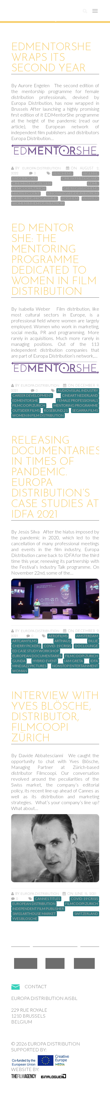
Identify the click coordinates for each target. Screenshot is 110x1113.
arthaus (62, 641)
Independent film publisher (38, 909)
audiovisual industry (77, 390)
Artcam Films (24, 641)
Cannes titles (47, 899)
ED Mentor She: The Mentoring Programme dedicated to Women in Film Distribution (54, 260)
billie (93, 641)
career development (32, 395)
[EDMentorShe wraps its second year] (55, 150)
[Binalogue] (53, 1076)
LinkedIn (84, 963)
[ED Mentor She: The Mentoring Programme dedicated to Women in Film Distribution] (55, 368)
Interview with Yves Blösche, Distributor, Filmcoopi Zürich (55, 717)
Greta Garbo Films (80, 188)
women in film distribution (38, 203)
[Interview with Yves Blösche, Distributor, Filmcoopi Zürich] (55, 848)
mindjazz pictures (29, 666)
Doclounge (86, 646)
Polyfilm (70, 198)
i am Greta (73, 661)
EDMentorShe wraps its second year (51, 58)
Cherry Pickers (26, 646)
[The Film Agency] (23, 1076)
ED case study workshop (35, 651)
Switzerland (86, 914)
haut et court (26, 193)
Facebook (25, 963)
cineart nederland (80, 178)
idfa (94, 661)
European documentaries (36, 656)
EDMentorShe (25, 400)
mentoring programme (34, 198)
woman (19, 671)
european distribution (33, 904)
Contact (36, 986)
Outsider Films (26, 410)
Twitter (55, 963)
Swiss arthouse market (34, 914)
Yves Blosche (24, 919)
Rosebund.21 (56, 410)
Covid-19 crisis (57, 646)
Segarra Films (85, 410)
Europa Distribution (39, 13)
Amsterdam (87, 636)
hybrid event (45, 661)
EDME (93, 183)
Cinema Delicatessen (31, 183)
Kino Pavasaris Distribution (72, 193)
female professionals (77, 400)
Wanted (90, 198)
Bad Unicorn (24, 178)
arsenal (90, 173)
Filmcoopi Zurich (28, 188)
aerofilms (62, 173)
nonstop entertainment (75, 666)
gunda (19, 661)
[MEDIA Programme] (40, 1058)
